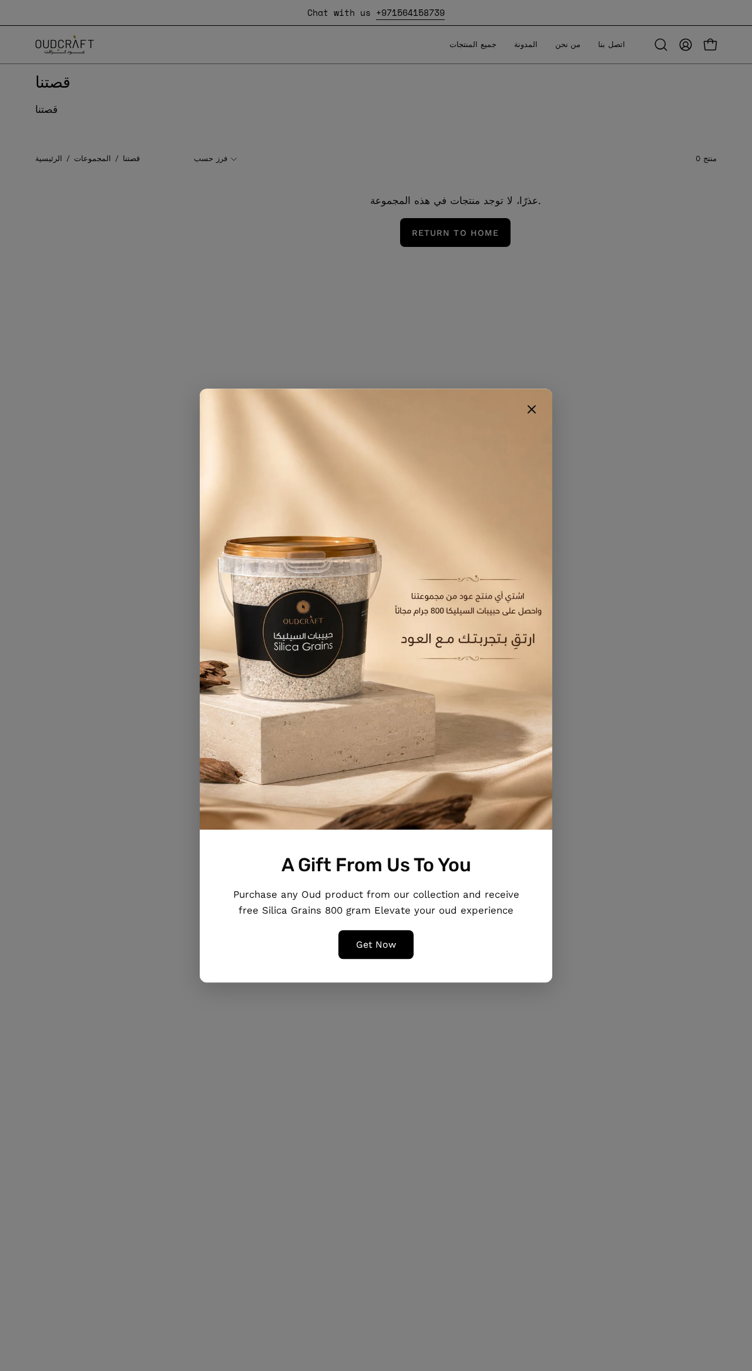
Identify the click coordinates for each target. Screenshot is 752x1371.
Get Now (376, 944)
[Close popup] (531, 411)
